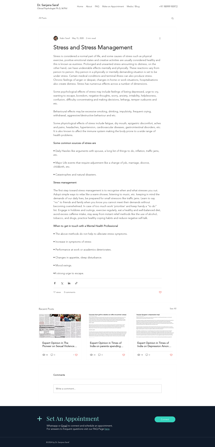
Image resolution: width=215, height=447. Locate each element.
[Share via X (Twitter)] (62, 283)
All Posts (43, 18)
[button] (172, 18)
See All (173, 308)
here (107, 428)
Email (64, 425)
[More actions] (160, 38)
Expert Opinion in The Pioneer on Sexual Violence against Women (58, 344)
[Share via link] (76, 283)
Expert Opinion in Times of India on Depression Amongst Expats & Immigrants (154, 344)
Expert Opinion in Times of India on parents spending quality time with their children (107, 344)
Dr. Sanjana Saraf (48, 5)
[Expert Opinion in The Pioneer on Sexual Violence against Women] (60, 326)
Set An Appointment (73, 418)
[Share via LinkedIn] (69, 283)
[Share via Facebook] (54, 283)
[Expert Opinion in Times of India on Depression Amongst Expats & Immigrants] (155, 326)
